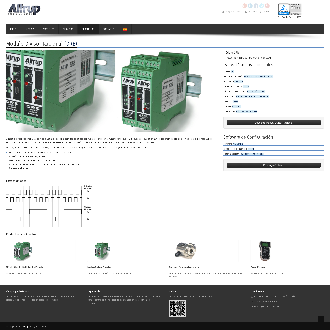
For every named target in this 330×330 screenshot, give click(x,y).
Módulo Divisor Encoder (99, 267)
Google (244, 5)
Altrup (26, 326)
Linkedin (250, 5)
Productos (88, 29)
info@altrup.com (232, 12)
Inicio (13, 29)
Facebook (256, 5)
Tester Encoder (258, 267)
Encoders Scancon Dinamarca (184, 267)
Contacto (108, 29)
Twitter (261, 5)
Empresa (29, 29)
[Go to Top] (321, 319)
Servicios (68, 29)
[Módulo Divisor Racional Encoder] (110, 91)
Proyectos (48, 29)
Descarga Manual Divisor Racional (273, 122)
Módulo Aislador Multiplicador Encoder (25, 267)
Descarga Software (273, 165)
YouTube (267, 5)
